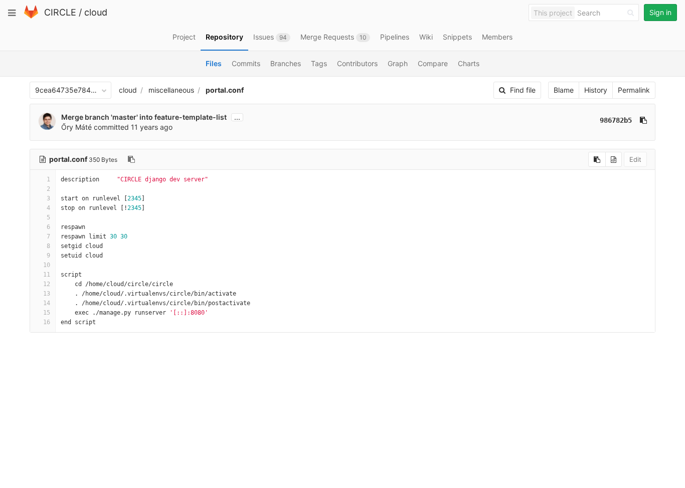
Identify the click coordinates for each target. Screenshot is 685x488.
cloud (95, 12)
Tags (319, 63)
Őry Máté (76, 127)
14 (46, 303)
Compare (433, 63)
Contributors (357, 63)
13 (46, 293)
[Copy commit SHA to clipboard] (643, 120)
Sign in (660, 12)
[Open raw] (613, 159)
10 (46, 265)
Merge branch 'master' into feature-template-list (144, 117)
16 (46, 322)
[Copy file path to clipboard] (131, 159)
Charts (468, 63)
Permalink (634, 90)
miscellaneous (171, 90)
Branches (285, 63)
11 (46, 274)
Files (214, 63)
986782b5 (616, 120)
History (595, 90)
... (237, 117)
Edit (635, 159)
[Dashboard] (31, 16)
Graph (398, 63)
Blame (564, 90)
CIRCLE (60, 12)
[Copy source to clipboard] (597, 159)
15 (46, 312)
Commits (246, 63)
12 (46, 284)
